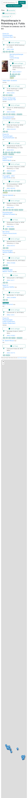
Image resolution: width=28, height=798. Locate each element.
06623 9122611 (11, 171)
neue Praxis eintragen (22, 357)
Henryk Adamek (8, 195)
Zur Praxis (15, 219)
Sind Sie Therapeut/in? (14, 5)
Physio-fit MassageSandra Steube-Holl (9, 99)
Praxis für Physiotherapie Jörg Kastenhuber (8, 136)
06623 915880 (11, 112)
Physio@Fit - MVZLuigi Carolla (8, 177)
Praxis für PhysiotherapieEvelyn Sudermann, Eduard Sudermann (9, 320)
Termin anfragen (15, 42)
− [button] (3, 364)
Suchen (21, 2)
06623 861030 (11, 188)
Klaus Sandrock (8, 304)
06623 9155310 (11, 129)
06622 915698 (11, 263)
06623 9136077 (17, 72)
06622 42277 (10, 280)
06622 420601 (11, 335)
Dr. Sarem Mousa (8, 340)
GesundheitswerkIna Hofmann (8, 118)
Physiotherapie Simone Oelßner (8, 251)
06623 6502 (10, 150)
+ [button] (3, 362)
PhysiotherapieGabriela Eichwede (9, 213)
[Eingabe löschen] (16, 2)
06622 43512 (10, 315)
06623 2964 (10, 49)
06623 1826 (10, 226)
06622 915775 (11, 353)
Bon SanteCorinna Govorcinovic (10, 232)
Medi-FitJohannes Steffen (8, 286)
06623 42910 (10, 93)
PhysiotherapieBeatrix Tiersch (8, 270)
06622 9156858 (11, 297)
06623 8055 (10, 207)
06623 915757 (11, 245)
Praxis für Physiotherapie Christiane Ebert (8, 35)
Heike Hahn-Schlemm (10, 80)
